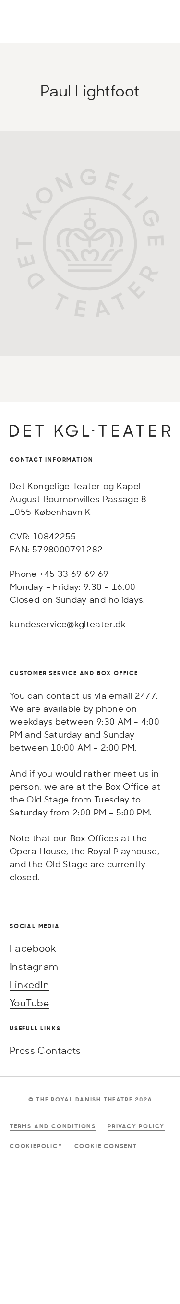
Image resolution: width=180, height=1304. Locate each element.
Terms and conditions (53, 1126)
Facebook (33, 948)
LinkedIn (29, 984)
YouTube (29, 1002)
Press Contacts (45, 1050)
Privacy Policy (136, 1126)
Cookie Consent (105, 1146)
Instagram (34, 966)
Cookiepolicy (36, 1146)
